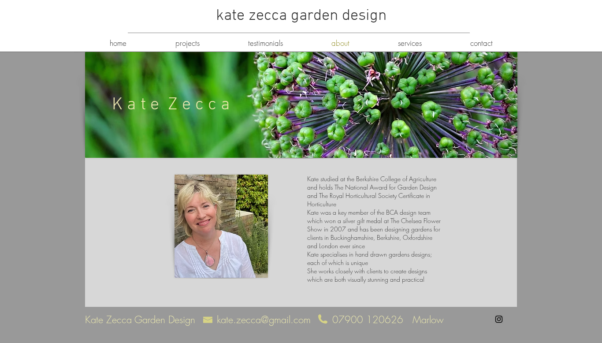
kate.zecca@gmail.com (264, 319)
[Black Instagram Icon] (499, 319)
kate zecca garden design (301, 16)
